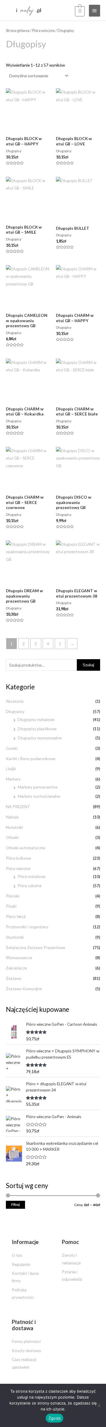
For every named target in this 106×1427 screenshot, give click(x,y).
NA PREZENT (18, 806)
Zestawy (13, 978)
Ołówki (12, 837)
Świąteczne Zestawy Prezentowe (35, 947)
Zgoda (54, 1418)
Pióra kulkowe (18, 858)
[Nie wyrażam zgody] (99, 1405)
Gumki (11, 748)
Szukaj (88, 664)
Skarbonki (15, 937)
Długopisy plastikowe (37, 728)
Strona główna (17, 30)
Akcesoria (15, 701)
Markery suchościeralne (39, 796)
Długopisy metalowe (36, 719)
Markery (13, 778)
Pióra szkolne (30, 885)
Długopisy (15, 711)
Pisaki (11, 905)
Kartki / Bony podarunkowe (30, 758)
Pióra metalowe (31, 876)
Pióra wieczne (18, 868)
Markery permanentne (37, 786)
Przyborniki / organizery (27, 926)
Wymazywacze (19, 957)
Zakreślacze (16, 967)
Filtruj (15, 1204)
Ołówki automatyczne (25, 847)
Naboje (12, 816)
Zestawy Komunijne (24, 988)
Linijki (11, 768)
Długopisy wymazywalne (40, 737)
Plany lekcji (16, 916)
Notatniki (14, 827)
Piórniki (12, 895)
